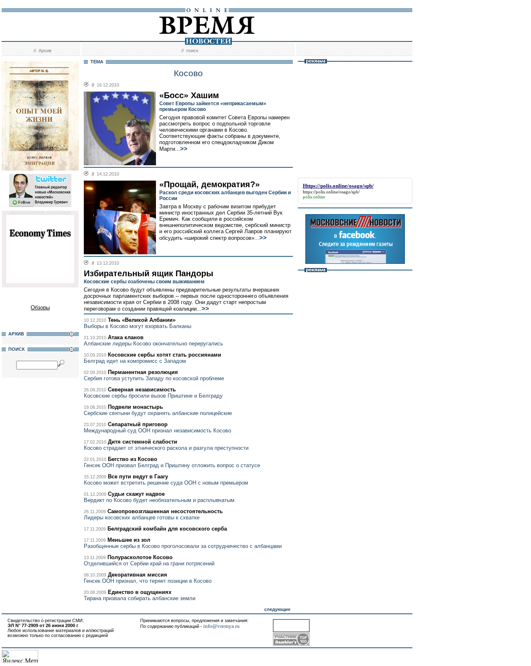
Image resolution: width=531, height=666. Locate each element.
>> (184, 148)
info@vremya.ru (221, 626)
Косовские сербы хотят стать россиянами (164, 355)
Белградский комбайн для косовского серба (167, 529)
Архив (45, 50)
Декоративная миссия (137, 575)
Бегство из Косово (132, 459)
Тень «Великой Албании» (141, 320)
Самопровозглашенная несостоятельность (165, 511)
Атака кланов (126, 337)
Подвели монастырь (135, 407)
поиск (192, 50)
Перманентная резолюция (143, 372)
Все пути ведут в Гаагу (138, 476)
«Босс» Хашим (189, 95)
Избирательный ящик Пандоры (148, 273)
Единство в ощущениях (139, 592)
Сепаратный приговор (138, 424)
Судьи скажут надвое (136, 494)
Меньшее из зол (128, 540)
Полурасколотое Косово (140, 557)
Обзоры (40, 307)
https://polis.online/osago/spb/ (331, 191)
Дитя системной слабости (142, 442)
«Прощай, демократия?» (209, 184)
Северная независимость (142, 389)
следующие (277, 609)
